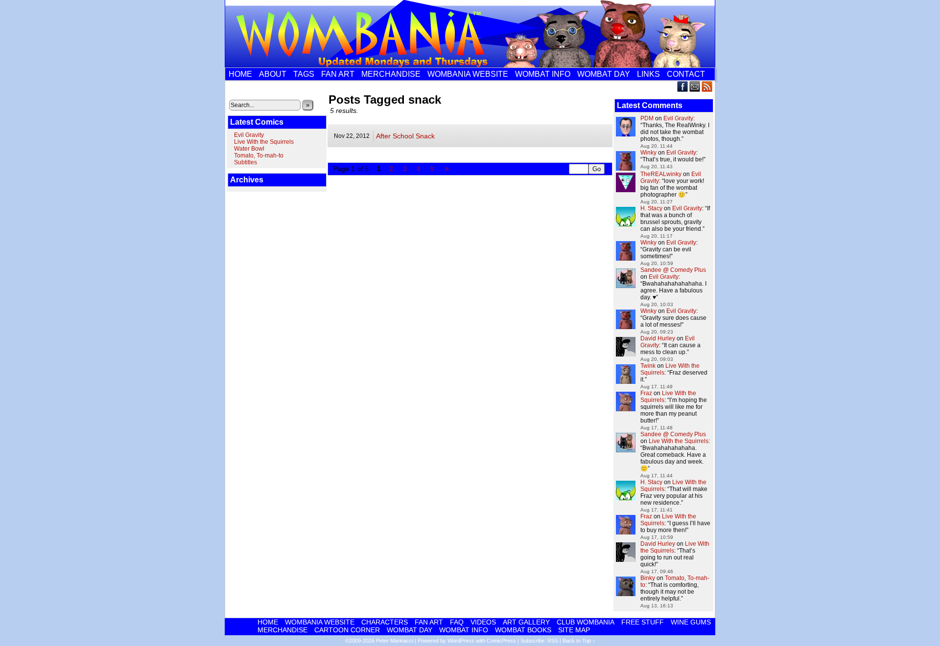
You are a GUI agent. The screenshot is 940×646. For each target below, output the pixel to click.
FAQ (457, 622)
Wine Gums (691, 622)
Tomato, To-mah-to (258, 155)
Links (648, 74)
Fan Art (337, 74)
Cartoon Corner (347, 630)
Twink (648, 365)
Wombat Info (542, 74)
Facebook (683, 86)
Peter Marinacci (394, 641)
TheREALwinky (661, 174)
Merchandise (391, 74)
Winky (648, 152)
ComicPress (501, 641)
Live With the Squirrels (264, 141)
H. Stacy (651, 208)
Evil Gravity (249, 135)
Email (695, 86)
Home (240, 74)
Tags (303, 74)
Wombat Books (523, 630)
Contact (686, 74)
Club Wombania (585, 622)
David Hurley (657, 338)
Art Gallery (526, 622)
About (272, 74)
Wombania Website (467, 74)
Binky (647, 578)
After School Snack (405, 136)
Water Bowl (249, 148)
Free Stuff (642, 622)
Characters (384, 622)
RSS (707, 86)
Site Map (574, 630)
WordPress (460, 641)
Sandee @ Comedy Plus (673, 270)
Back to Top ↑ (579, 641)
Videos (483, 622)
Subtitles (245, 162)
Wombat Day (603, 74)
